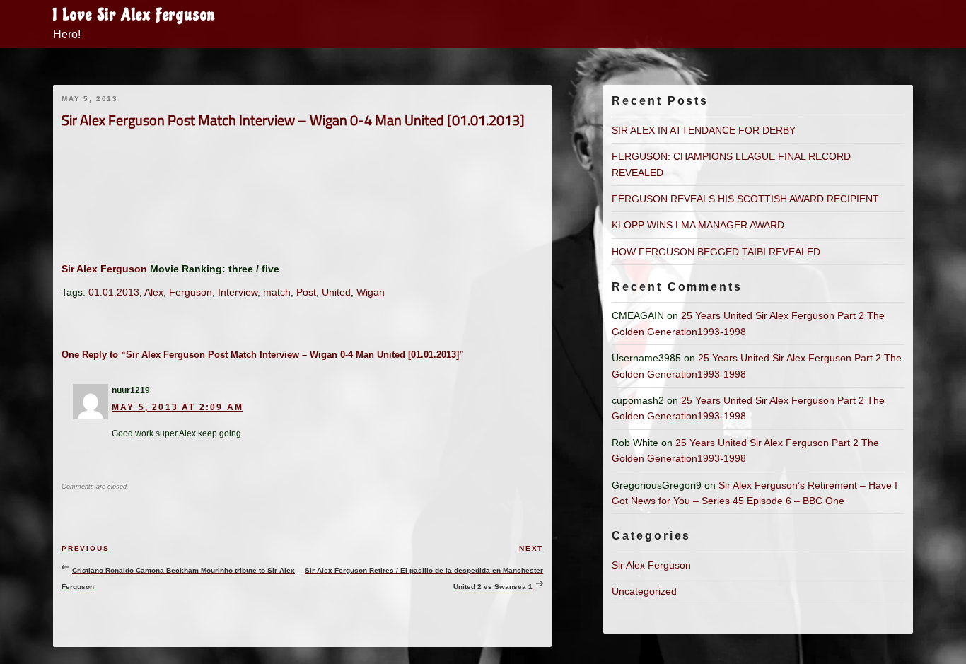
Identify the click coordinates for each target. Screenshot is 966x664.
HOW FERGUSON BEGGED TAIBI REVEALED (716, 251)
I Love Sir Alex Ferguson (134, 15)
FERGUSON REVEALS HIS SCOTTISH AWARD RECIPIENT (745, 198)
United (336, 292)
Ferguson (190, 292)
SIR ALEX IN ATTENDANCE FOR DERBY (704, 130)
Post (306, 292)
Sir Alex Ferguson (104, 268)
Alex (153, 292)
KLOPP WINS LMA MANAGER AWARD (698, 225)
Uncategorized (644, 591)
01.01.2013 (113, 292)
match (277, 292)
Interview (237, 292)
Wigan (370, 292)
